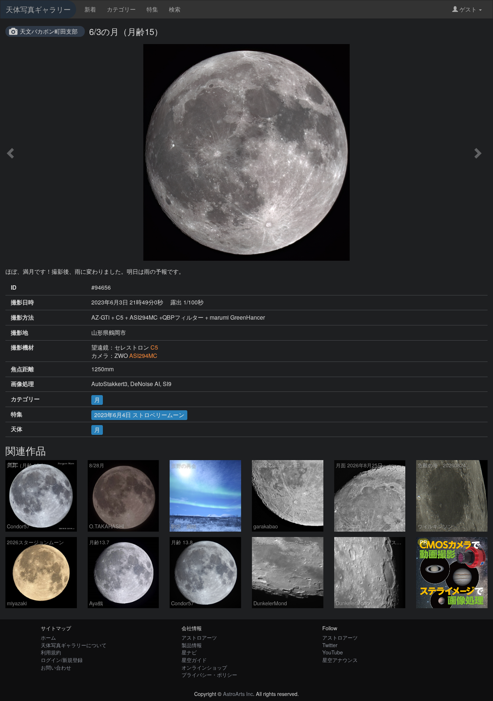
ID (14, 287)
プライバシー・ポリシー (209, 674)
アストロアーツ (199, 637)
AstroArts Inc (238, 693)
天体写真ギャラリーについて (73, 645)
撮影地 (19, 333)
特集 (152, 9)
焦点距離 (22, 369)
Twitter (329, 645)
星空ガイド (194, 659)
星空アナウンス (340, 659)
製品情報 (192, 645)
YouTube (332, 652)
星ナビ (189, 652)
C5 (154, 347)
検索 (174, 9)
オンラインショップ (204, 667)
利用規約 (51, 652)
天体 (16, 429)
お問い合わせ (56, 667)
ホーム (48, 637)
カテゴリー (121, 9)
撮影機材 (22, 347)
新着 (90, 9)
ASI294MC (143, 355)
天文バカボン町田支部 (49, 31)
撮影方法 (22, 317)
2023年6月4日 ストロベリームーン (139, 415)
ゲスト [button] (468, 9)
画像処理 (22, 384)
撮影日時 (22, 302)
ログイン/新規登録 (62, 659)
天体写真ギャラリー (38, 9)
